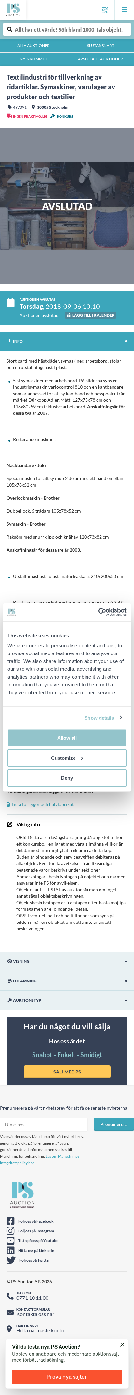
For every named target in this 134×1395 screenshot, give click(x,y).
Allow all (67, 738)
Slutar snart (100, 45)
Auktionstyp (27, 1000)
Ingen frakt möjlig (30, 116)
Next (124, 206)
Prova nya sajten (67, 1376)
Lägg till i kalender (93, 315)
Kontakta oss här (35, 1314)
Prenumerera (113, 1124)
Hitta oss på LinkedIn (36, 1250)
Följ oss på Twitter (34, 1260)
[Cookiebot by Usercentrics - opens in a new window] (98, 612)
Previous (10, 206)
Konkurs (65, 116)
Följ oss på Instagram (36, 1230)
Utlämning (25, 980)
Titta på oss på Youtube (38, 1240)
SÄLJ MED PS (67, 1071)
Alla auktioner (33, 45)
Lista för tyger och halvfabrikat (43, 804)
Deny (67, 778)
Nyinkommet (33, 58)
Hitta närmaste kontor (41, 1330)
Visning (21, 961)
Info (18, 341)
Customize (63, 757)
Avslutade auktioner (100, 58)
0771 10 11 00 (32, 1298)
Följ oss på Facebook (36, 1221)
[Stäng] (122, 1345)
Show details (99, 717)
